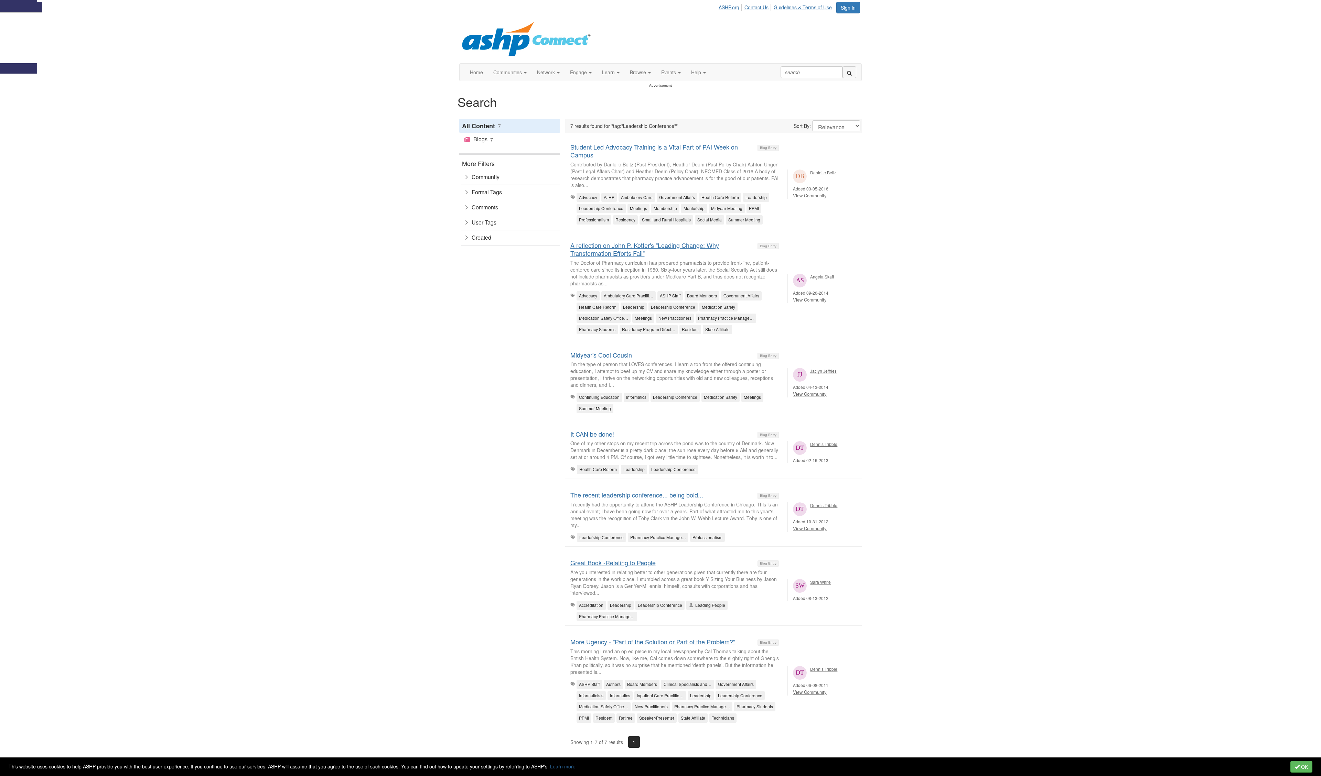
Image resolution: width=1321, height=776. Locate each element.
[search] (849, 72)
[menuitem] (731, 6)
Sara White (820, 582)
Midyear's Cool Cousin (601, 354)
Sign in (848, 7)
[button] (510, 72)
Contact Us (756, 7)
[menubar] (777, 6)
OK (1304, 766)
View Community (810, 195)
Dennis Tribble (823, 444)
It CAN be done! (592, 433)
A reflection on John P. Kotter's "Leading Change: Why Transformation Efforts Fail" (644, 249)
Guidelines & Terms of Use (803, 7)
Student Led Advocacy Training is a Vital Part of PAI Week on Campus (654, 150)
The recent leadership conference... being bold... (636, 494)
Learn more (563, 766)
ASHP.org (729, 7)
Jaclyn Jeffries (823, 371)
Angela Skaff (822, 277)
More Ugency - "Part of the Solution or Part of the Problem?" (652, 641)
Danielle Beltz (823, 172)
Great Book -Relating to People (613, 562)
